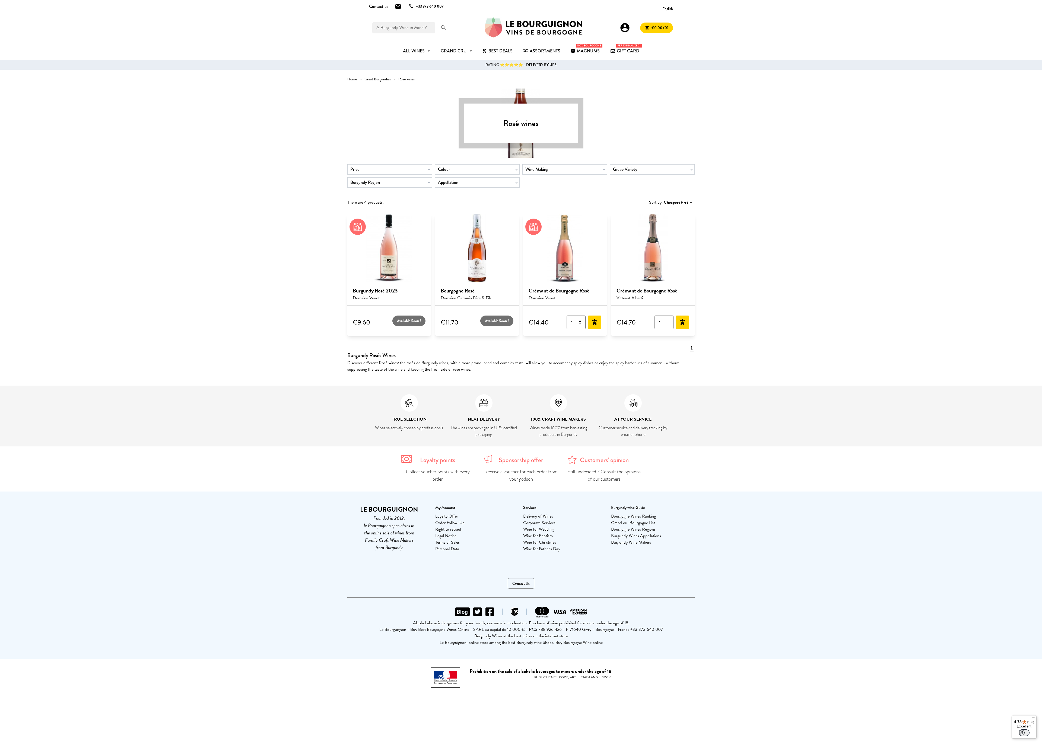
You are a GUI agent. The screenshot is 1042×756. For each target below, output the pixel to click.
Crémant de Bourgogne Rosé (559, 290)
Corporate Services (539, 522)
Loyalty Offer (446, 516)
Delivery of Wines (538, 516)
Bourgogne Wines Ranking (633, 516)
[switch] (1024, 732)
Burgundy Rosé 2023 (375, 290)
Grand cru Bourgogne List (633, 522)
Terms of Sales (447, 542)
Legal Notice (445, 536)
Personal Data (447, 549)
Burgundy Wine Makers (631, 542)
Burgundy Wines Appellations (636, 536)
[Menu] (1033, 718)
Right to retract (448, 529)
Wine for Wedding (538, 529)
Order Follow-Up (450, 522)
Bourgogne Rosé (458, 290)
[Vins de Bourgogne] (533, 27)
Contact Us (521, 583)
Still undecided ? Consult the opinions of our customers (604, 475)
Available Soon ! (409, 321)
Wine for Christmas (539, 542)
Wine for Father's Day (541, 549)
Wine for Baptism (538, 536)
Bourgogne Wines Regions (633, 529)
